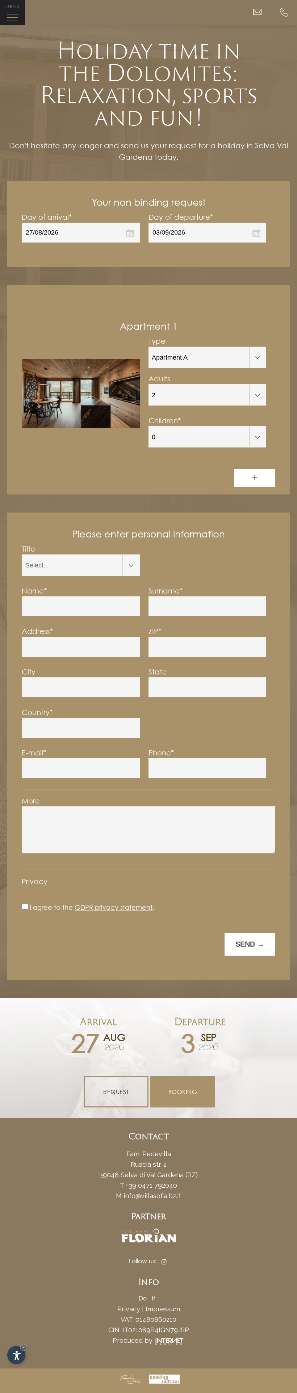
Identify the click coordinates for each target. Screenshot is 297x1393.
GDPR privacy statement (113, 907)
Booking (182, 1092)
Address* (37, 631)
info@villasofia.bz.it (152, 1196)
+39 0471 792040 (151, 1185)
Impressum (163, 1309)
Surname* (165, 591)
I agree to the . (92, 907)
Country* (37, 712)
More (31, 801)
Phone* (161, 753)
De (143, 1298)
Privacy (34, 881)
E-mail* (34, 753)
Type (157, 341)
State (157, 672)
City (28, 672)
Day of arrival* (47, 217)
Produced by (133, 1340)
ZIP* (155, 631)
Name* (34, 591)
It (153, 1298)
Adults (159, 378)
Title (28, 549)
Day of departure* (180, 217)
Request (116, 1092)
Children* (164, 420)
